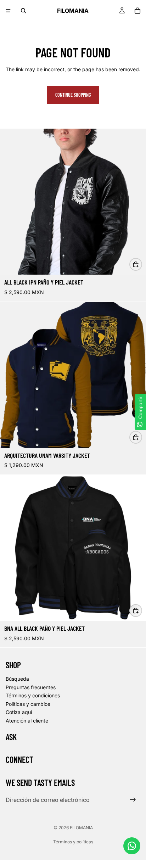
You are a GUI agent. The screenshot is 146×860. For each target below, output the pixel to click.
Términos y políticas (73, 841)
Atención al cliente (27, 721)
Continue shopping (73, 95)
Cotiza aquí (19, 712)
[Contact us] (131, 845)
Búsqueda (17, 679)
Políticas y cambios (28, 704)
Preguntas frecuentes (31, 687)
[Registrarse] (132, 799)
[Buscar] (23, 10)
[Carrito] (137, 10)
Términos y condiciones (33, 696)
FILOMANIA (81, 827)
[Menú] (8, 10)
